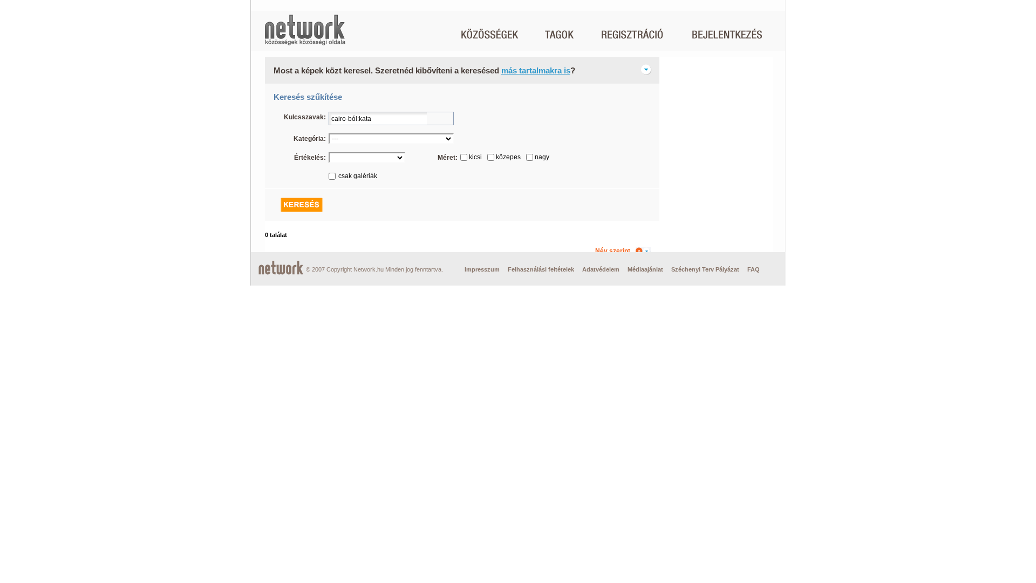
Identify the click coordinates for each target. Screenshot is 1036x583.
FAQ (753, 269)
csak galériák (357, 176)
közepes (508, 157)
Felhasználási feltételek (541, 269)
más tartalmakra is (535, 70)
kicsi (475, 157)
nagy (542, 157)
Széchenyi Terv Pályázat (705, 269)
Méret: (448, 157)
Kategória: (310, 139)
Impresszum (482, 269)
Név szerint (612, 251)
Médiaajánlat (645, 269)
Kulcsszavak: (305, 117)
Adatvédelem (600, 269)
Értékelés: (310, 157)
